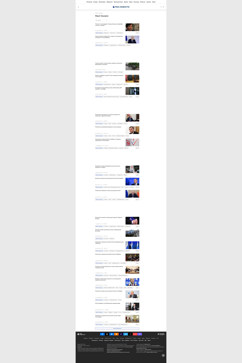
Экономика (96, 338)
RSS (145, 340)
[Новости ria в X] (130, 334)
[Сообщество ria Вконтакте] (111, 334)
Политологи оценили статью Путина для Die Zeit (107, 190)
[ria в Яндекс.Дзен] (107, 334)
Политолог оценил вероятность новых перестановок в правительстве (109, 267)
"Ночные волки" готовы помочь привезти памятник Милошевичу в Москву (108, 64)
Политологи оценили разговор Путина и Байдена (108, 254)
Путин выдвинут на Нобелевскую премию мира (107, 303)
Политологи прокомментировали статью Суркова (108, 127)
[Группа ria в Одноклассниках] (116, 334)
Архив (149, 340)
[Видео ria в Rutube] (121, 334)
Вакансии (80, 346)
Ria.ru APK (141, 340)
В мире (101, 338)
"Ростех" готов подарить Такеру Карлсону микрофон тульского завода (109, 24)
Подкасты (148, 338)
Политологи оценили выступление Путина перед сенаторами (108, 316)
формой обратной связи (141, 348)
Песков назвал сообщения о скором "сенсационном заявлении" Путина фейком (109, 37)
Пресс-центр (117, 340)
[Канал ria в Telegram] (125, 334)
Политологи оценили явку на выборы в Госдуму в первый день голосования (108, 140)
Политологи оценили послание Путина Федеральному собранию (109, 242)
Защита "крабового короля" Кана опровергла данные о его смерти (109, 76)
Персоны (101, 13)
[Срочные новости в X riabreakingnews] (135, 334)
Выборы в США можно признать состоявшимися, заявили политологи (108, 279)
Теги (158, 338)
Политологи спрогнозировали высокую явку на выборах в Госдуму (107, 166)
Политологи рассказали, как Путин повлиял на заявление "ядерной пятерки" (107, 115)
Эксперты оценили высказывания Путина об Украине (109, 178)
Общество (91, 338)
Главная (96, 13)
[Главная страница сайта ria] (121, 7)
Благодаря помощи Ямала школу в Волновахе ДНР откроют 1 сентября (108, 88)
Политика (86, 338)
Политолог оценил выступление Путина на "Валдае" (109, 291)
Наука (117, 338)
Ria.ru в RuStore (134, 340)
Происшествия (108, 338)
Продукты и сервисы (109, 340)
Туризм (139, 338)
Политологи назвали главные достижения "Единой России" (108, 218)
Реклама (101, 340)
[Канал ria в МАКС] (102, 334)
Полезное (153, 338)
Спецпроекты (95, 340)
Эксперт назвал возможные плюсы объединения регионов (108, 230)
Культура (122, 338)
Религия (134, 338)
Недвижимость (128, 338)
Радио (143, 338)
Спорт (113, 338)
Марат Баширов (101, 16)
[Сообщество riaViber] (139, 334)
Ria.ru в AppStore (125, 340)
